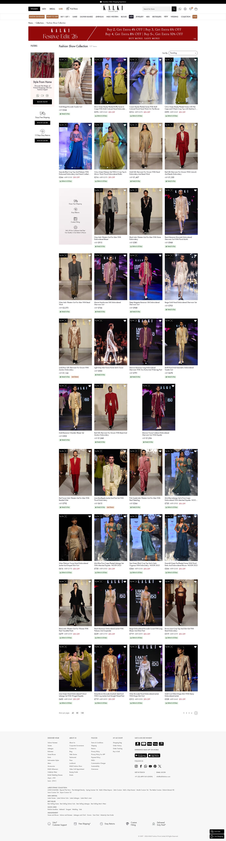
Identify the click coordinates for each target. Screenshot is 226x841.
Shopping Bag (117, 742)
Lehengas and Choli (80, 815)
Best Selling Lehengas (83, 804)
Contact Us (72, 748)
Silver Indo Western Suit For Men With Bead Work (74, 303)
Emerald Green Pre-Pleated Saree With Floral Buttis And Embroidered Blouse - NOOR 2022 (181, 564)
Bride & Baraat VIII (168, 790)
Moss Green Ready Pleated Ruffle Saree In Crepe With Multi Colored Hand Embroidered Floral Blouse (110, 108)
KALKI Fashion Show (75, 766)
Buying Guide (73, 772)
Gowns (89, 815)
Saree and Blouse (53, 815)
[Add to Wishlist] (89, 60)
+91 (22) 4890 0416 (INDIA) (144, 776)
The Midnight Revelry (78, 790)
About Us (72, 742)
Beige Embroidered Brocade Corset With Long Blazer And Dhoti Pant (145, 630)
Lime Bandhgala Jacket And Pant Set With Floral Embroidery (109, 499)
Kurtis (49, 757)
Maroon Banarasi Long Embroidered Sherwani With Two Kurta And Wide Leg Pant (145, 369)
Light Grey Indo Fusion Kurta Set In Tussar (108, 367)
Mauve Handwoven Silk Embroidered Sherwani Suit (107, 303)
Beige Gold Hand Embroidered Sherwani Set (181, 302)
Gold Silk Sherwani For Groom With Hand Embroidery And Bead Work (144, 173)
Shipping (94, 745)
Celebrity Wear (52, 772)
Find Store (74, 9)
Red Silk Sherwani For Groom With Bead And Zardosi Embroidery (110, 434)
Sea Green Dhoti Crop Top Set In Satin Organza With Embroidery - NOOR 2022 (144, 564)
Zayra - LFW (51, 778)
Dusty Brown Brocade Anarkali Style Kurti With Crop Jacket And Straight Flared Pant (109, 695)
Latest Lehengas (74, 798)
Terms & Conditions (97, 742)
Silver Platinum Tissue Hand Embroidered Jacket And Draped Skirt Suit (73, 564)
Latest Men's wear (86, 798)
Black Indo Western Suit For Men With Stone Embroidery (145, 238)
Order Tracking (117, 748)
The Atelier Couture (155, 790)
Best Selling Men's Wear (98, 804)
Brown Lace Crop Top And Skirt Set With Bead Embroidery (179, 630)
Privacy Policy (95, 751)
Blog (70, 751)
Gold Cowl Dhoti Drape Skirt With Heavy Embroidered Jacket (179, 695)
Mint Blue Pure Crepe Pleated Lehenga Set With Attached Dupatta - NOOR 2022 (109, 564)
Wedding (75, 809)
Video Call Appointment (76, 769)
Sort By (164, 53)
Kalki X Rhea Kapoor (105, 790)
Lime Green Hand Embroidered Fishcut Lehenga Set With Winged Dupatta (72, 695)
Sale (80, 809)
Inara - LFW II (52, 781)
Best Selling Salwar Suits (67, 804)
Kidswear (50, 751)
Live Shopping (218, 836)
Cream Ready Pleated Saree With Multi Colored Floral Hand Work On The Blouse (144, 108)
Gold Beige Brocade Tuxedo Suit (70, 107)
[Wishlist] (190, 9)
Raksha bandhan (53, 809)
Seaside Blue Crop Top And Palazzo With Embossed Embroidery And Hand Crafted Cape (74, 173)
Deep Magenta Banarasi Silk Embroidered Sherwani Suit (144, 303)
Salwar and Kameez (66, 815)
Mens (49, 763)
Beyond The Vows (65, 790)
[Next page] (196, 713)
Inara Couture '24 (53, 792)
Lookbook (72, 763)
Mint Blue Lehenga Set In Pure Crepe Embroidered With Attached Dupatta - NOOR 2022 (181, 499)
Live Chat (217, 831)
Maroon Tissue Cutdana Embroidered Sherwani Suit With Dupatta (155, 434)
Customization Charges (98, 763)
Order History (117, 745)
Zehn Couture (117, 790)
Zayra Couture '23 (65, 792)
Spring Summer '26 (92, 790)
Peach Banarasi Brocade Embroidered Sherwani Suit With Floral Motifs (178, 238)
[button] (159, 8)
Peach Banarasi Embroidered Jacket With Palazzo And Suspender (108, 630)
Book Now (42, 102)
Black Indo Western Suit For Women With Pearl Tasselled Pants (73, 630)
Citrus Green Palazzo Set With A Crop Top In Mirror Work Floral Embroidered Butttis (110, 173)
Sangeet (68, 809)
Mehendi (62, 809)
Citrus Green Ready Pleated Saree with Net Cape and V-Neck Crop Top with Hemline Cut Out (181, 108)
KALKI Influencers (53, 769)
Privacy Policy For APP (98, 754)
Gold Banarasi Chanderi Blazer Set (71, 433)
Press (71, 760)
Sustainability (95, 766)
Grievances (94, 769)
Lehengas (50, 748)
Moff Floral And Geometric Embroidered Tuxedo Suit (179, 369)
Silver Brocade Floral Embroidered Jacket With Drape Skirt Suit (144, 695)
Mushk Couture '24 (142, 790)
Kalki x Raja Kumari (129, 790)
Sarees (50, 745)
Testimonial (72, 757)
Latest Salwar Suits (63, 798)
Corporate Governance (76, 745)
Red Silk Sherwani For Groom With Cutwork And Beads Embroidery (180, 173)
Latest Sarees (52, 798)
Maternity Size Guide (107, 815)
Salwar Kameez (52, 742)
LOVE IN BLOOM (53, 790)
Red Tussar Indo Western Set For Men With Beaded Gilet (74, 499)
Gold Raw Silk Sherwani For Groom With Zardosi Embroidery (74, 369)
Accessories (51, 766)
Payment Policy (95, 757)
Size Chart (96, 815)
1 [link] (183, 713)
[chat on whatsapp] (180, 9)
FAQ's (93, 760)
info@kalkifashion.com (163, 776)
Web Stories (73, 754)
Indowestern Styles (53, 760)
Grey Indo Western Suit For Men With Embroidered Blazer (107, 238)
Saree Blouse (52, 754)
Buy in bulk (116, 751)
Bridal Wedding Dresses (55, 775)
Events (71, 775)
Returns (93, 748)
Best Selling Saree (53, 804)
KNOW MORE (42, 123)
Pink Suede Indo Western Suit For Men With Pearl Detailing (144, 499)
